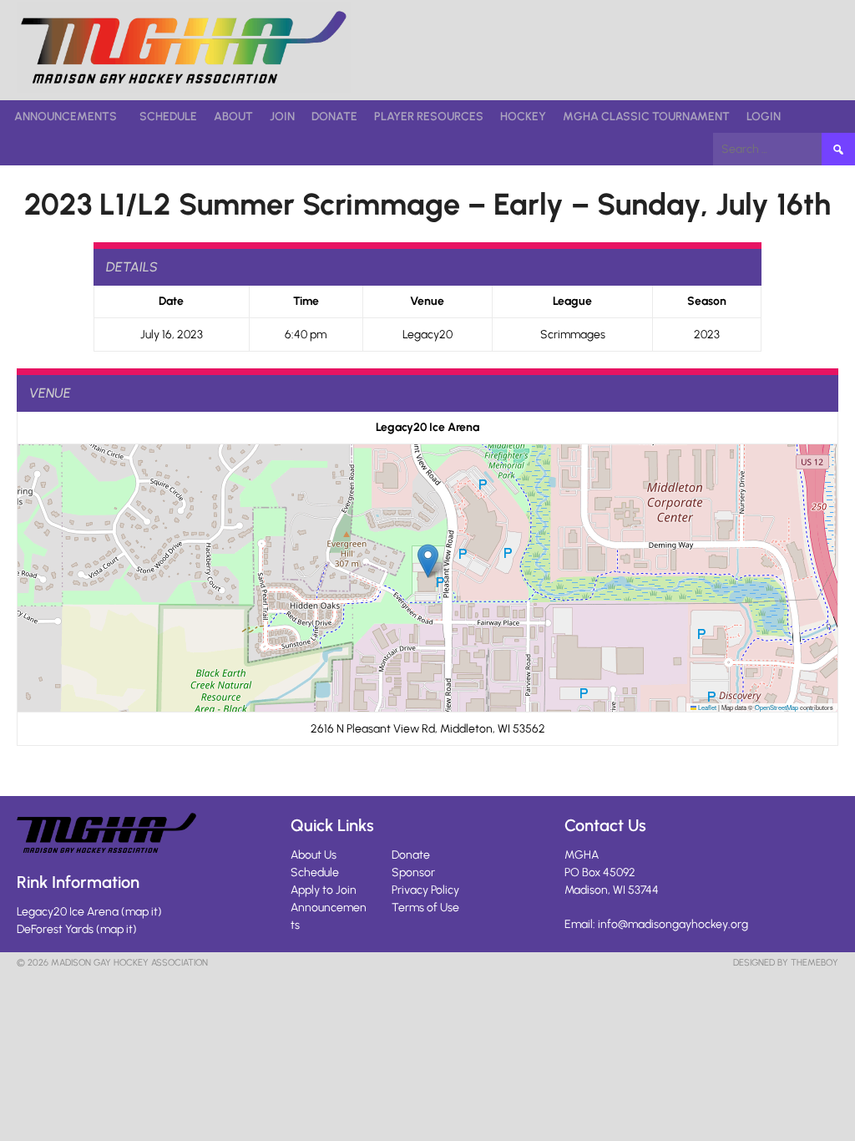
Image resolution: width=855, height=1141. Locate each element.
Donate (334, 116)
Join (282, 116)
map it (141, 912)
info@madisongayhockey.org (673, 924)
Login (763, 116)
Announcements (65, 116)
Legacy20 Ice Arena (68, 912)
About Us (313, 855)
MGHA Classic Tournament (646, 116)
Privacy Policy (425, 890)
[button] (427, 561)
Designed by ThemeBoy (785, 962)
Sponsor (413, 872)
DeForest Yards (55, 929)
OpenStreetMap (776, 707)
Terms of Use (425, 907)
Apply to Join (324, 890)
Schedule (168, 116)
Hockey (523, 116)
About (233, 116)
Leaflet (706, 707)
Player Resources (428, 116)
